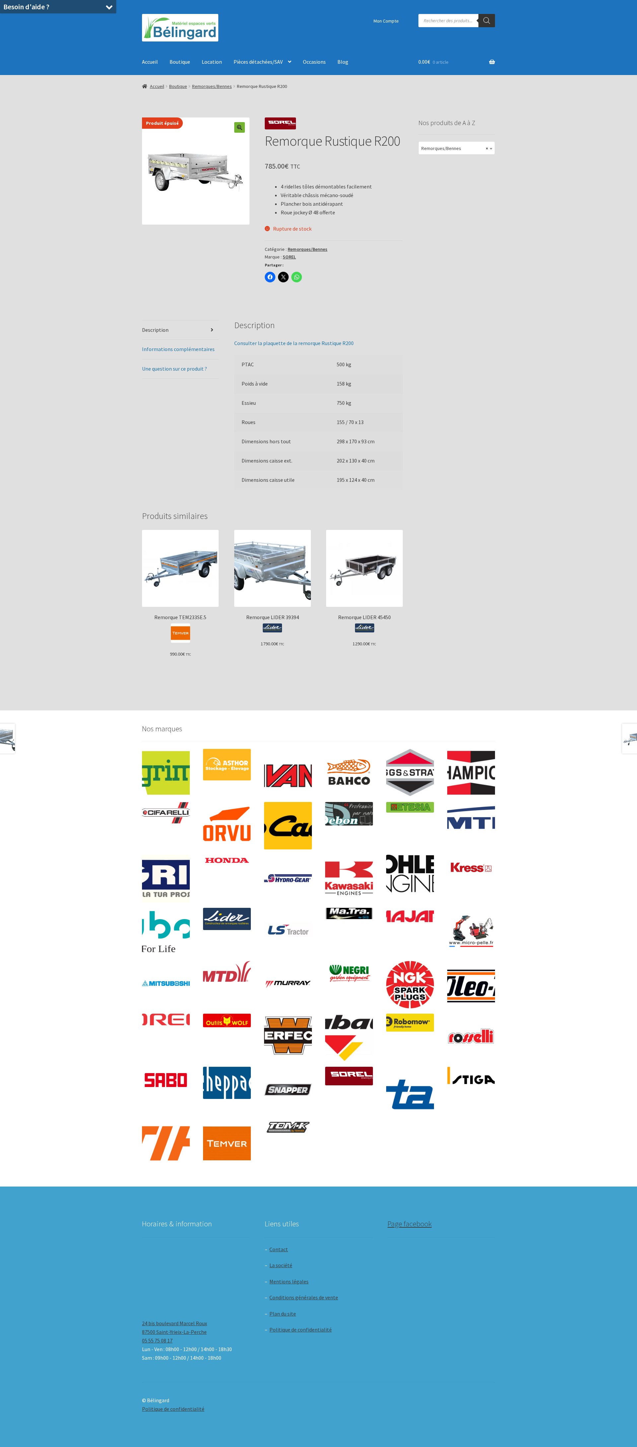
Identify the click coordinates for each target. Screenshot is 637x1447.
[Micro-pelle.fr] (471, 932)
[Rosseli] (471, 1037)
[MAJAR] (410, 916)
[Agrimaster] (166, 773)
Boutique (180, 61)
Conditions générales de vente (303, 1297)
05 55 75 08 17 (157, 1340)
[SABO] (166, 1080)
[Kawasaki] (349, 879)
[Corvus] (227, 826)
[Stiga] (471, 1075)
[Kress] (471, 867)
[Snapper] (288, 1091)
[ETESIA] (410, 807)
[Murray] (288, 985)
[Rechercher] (486, 20)
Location (212, 61)
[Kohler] (410, 874)
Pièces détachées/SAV (258, 61)
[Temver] (227, 1143)
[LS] (288, 932)
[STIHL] (166, 1143)
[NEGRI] (349, 971)
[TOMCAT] (288, 1128)
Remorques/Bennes (212, 86)
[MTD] (227, 971)
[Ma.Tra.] (349, 913)
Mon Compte (386, 21)
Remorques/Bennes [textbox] (454, 148)
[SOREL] (349, 1076)
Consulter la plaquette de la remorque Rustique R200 (294, 343)
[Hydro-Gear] (288, 879)
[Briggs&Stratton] (410, 773)
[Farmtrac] (471, 826)
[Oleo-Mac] (471, 982)
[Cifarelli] (166, 813)
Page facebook (410, 1223)
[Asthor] (227, 764)
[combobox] (456, 148)
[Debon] (349, 814)
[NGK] (410, 985)
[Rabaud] (349, 1037)
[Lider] (227, 919)
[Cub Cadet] (288, 826)
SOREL (289, 257)
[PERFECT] (288, 1035)
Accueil (150, 61)
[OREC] (166, 1019)
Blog (342, 61)
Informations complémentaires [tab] (178, 349)
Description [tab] (155, 329)
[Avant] (288, 773)
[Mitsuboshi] (166, 984)
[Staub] (410, 1088)
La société (280, 1265)
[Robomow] (410, 1023)
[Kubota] (166, 932)
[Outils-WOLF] (227, 1020)
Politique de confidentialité (300, 1329)
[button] (239, 127)
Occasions (314, 61)
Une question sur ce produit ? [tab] (174, 368)
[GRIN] (166, 879)
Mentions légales (289, 1281)
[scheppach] (227, 1083)
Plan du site (282, 1313)
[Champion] (471, 773)
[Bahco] (349, 773)
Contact (278, 1249)
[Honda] (227, 860)
